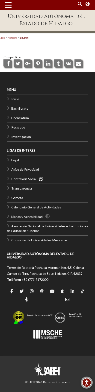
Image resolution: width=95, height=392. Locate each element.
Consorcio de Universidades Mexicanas (39, 240)
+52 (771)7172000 (35, 279)
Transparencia (21, 188)
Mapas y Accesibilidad (27, 217)
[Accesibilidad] (87, 383)
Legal (15, 160)
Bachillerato (19, 108)
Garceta (17, 198)
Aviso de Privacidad (25, 169)
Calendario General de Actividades (36, 207)
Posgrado (18, 127)
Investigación (21, 137)
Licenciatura (20, 118)
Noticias (12, 37)
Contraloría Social (25, 179)
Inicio (15, 99)
